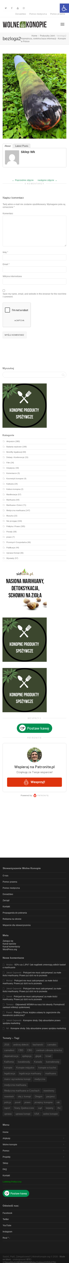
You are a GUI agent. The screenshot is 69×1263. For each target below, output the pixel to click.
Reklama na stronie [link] (12, 919)
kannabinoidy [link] (52, 1061)
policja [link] (7, 1102)
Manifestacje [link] (11, 494)
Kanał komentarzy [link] (11, 946)
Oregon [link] (38, 1096)
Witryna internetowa (12, 276)
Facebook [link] (7, 1213)
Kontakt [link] (6, 906)
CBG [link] (29, 1050)
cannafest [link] (9, 1050)
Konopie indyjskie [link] (25, 1067)
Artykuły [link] (6, 1138)
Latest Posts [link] (21, 146)
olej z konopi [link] (24, 1096)
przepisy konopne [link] (43, 1102)
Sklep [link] (5, 1163)
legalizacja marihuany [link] (30, 1073)
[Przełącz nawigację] (62, 24)
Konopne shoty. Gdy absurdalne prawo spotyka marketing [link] (38, 1028)
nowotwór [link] (9, 1096)
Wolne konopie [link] (10, 1144)
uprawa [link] (8, 1114)
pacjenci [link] (50, 1096)
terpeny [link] (49, 1108)
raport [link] (7, 1108)
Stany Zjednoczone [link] (24, 1108)
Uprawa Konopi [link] (12, 553)
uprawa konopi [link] (23, 1114)
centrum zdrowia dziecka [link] (49, 1050)
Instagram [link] (7, 1231)
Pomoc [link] (6, 1151)
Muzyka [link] (9, 516)
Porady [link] (9, 532)
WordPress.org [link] (10, 949)
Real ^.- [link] (6, 1238)
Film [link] (8, 463)
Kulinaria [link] (10, 484)
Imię (5, 252)
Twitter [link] (6, 1219)
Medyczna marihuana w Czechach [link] (21, 1090)
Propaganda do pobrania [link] (15, 913)
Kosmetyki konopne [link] (14, 478)
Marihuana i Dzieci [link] (14, 505)
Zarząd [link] (6, 900)
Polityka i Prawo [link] (13, 526)
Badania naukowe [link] (14, 447)
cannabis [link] (51, 1044)
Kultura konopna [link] (13, 489)
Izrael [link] (48, 1056)
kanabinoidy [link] (24, 1061)
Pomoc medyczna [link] (38, 14)
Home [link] (5, 1132)
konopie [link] (8, 1067)
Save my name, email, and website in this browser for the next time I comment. (34, 295)
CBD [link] (20, 1050)
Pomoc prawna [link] (57, 14)
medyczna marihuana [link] (15, 1085)
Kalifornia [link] (9, 1061)
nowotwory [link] (49, 1090)
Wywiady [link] (10, 558)
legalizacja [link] (9, 1073)
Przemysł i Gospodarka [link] (16, 542)
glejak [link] (38, 1056)
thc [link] (59, 1108)
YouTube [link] (7, 1225)
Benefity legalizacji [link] (14, 452)
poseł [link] (17, 1102)
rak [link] (58, 1102)
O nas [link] (5, 875)
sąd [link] (40, 1108)
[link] (64, 8)
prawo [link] (9, 537)
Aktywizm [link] (10, 441)
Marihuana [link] (10, 500)
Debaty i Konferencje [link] (15, 457)
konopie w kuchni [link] (47, 1067)
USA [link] (36, 1114)
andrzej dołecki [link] (21, 1044)
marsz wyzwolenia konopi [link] (17, 1079)
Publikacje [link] (10, 548)
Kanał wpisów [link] (9, 944)
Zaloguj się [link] (8, 941)
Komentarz (8, 213)
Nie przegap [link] (11, 521)
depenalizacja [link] (11, 1056)
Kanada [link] (38, 1061)
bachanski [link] (38, 1044)
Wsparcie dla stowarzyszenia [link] (17, 925)
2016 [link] (6, 1044)
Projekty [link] (6, 1157)
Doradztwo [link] (20, 14)
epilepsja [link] (26, 1056)
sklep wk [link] (28, 152)
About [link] (8, 146)
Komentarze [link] (11, 473)
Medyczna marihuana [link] (15, 510)
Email (5, 264)
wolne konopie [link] (50, 1114)
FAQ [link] (5, 1169)
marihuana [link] (50, 1073)
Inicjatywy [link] (10, 468)
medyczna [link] (39, 1079)
